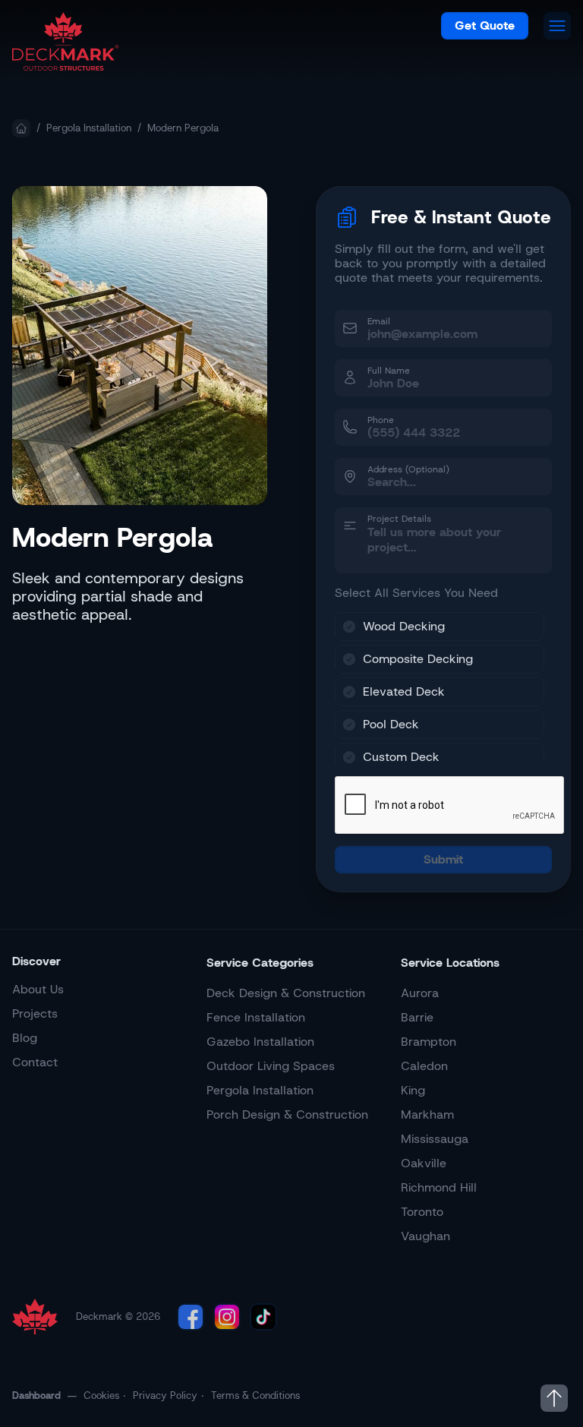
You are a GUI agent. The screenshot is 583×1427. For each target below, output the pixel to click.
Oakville (423, 1163)
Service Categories (260, 962)
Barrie (417, 1017)
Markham (427, 1114)
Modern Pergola (183, 128)
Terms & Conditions (255, 1395)
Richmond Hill (439, 1187)
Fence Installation (255, 1017)
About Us (38, 989)
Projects (35, 1013)
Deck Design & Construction (285, 993)
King (413, 1090)
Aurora (420, 993)
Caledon (424, 1066)
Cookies (101, 1395)
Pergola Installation (88, 128)
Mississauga (434, 1139)
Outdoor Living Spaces (270, 1066)
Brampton (428, 1041)
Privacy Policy (165, 1395)
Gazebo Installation (260, 1041)
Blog (24, 1038)
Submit (443, 859)
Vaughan (425, 1236)
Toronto (422, 1211)
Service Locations (450, 962)
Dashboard (36, 1395)
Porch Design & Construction (287, 1114)
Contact (35, 1062)
